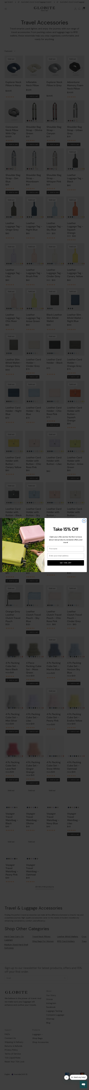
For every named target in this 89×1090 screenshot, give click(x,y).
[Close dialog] (84, 521)
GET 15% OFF (65, 563)
